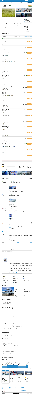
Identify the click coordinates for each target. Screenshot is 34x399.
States (15, 387)
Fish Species (9, 388)
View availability (29, 41)
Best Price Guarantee (30, 6)
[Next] (31, 368)
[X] (3, 393)
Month (3, 359)
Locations (16, 388)
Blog (2, 388)
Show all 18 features (28, 29)
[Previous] (30, 368)
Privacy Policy (22, 388)
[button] (12, 18)
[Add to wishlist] (27, 5)
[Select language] (23, 0)
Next (30, 242)
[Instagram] (4, 393)
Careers (2, 387)
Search (30, 2)
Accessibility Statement (23, 390)
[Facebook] (2, 393)
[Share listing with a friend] (25, 5)
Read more (10, 185)
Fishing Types (9, 387)
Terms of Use (22, 387)
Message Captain (15, 272)
